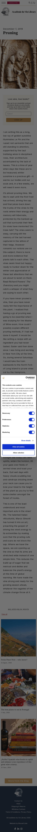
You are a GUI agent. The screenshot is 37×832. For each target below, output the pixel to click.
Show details (26, 440)
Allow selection (18, 453)
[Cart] (34, 3)
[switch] (32, 419)
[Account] (32, 3)
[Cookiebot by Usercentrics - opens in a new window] (26, 378)
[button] (29, 3)
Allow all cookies (18, 447)
